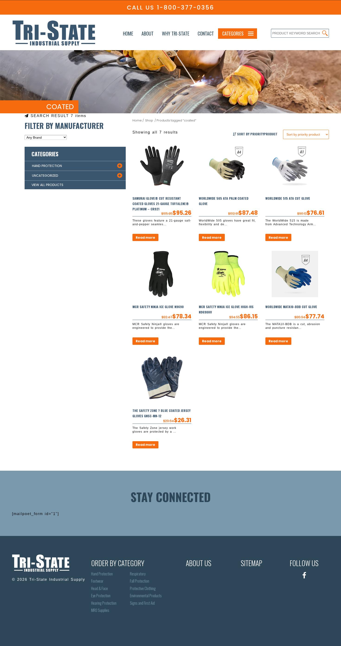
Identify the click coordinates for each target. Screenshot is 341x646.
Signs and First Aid (142, 603)
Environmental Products (146, 596)
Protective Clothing (143, 589)
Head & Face (99, 589)
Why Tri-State (175, 33)
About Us (198, 563)
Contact (206, 33)
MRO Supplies (100, 610)
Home (128, 33)
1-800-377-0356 (185, 7)
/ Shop (148, 120)
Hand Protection (102, 574)
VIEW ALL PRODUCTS (47, 185)
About (148, 33)
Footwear (97, 581)
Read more (145, 237)
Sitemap (251, 563)
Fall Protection (139, 581)
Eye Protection (100, 596)
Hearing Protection (103, 603)
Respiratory (137, 574)
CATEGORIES (233, 33)
